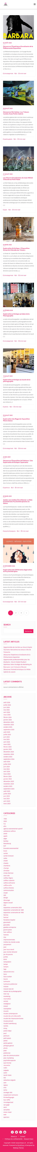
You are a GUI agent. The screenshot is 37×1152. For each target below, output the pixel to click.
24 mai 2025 (7, 457)
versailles (7, 1110)
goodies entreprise (10, 927)
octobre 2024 (8, 757)
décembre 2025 (9, 722)
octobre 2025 (8, 727)
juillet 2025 (7, 734)
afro (5, 826)
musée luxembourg (10, 1023)
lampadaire (7, 962)
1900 (5, 819)
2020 (5, 821)
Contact (22, 1136)
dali (5, 895)
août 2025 (7, 732)
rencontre (7, 1065)
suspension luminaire (11, 1095)
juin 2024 (7, 766)
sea (5, 1078)
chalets (6, 863)
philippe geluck (9, 1046)
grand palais (8, 930)
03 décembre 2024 (9, 566)
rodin (5, 1068)
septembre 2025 (9, 730)
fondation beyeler (9, 920)
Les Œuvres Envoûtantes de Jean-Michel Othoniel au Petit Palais (18, 178)
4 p (5, 824)
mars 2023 (7, 803)
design (6, 898)
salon (5, 1073)
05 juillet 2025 (8, 415)
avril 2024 (7, 771)
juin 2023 (7, 796)
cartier (6, 853)
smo (5, 1087)
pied (5, 1050)
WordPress (20, 1145)
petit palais (7, 1038)
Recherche (28, 631)
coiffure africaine (9, 883)
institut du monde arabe (12, 942)
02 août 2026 (7, 43)
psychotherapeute (9, 531)
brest (5, 851)
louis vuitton (8, 976)
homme (6, 935)
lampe (6, 964)
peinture (7, 488)
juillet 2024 (7, 764)
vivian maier (8, 1112)
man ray (6, 994)
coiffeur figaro (8, 878)
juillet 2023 (7, 794)
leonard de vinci (9, 972)
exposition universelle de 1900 (14, 912)
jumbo (6, 957)
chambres (7, 866)
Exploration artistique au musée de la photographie (16, 380)
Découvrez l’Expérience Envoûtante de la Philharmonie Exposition (18, 47)
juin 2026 (7, 707)
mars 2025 (7, 744)
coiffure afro (8, 885)
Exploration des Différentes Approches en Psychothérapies (17, 570)
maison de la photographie (12, 991)
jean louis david (9, 949)
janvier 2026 (8, 720)
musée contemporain (11, 1013)
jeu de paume (8, 954)
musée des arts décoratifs (12, 1016)
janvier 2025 (8, 749)
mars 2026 (7, 715)
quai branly (7, 1063)
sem (5, 1083)
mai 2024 (7, 769)
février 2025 (7, 747)
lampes (6, 967)
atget (5, 838)
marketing (7, 996)
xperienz (6, 1117)
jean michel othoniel (10, 952)
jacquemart (7, 944)
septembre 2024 (9, 759)
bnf (5, 846)
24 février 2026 (8, 310)
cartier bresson (9, 856)
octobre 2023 (8, 786)
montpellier (7, 1009)
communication (9, 890)
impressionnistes (9, 940)
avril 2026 (7, 712)
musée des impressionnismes (13, 1018)
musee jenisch (8, 1021)
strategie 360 (8, 1092)
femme (6, 915)
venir (5, 1107)
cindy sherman (8, 873)
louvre (6, 979)
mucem (6, 1011)
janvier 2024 (8, 779)
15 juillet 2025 (8, 376)
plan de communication (11, 1055)
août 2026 (7, 702)
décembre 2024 (9, 752)
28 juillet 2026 (8, 108)
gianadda (7, 925)
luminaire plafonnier (10, 984)
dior (5, 905)
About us (14, 1136)
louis (5, 974)
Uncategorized (8, 73)
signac (6, 1085)
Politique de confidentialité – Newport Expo (19, 1139)
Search (7, 625)
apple (5, 836)
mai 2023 (7, 798)
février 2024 (7, 776)
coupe (6, 893)
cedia (5, 858)
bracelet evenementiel (11, 848)
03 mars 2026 (7, 245)
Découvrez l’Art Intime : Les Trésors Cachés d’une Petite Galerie (16, 113)
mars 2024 (7, 774)
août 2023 (7, 791)
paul (5, 1033)
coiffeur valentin (9, 880)
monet (6, 1006)
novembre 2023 (9, 784)
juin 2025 (7, 737)
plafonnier (7, 1053)
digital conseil (8, 903)
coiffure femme (9, 888)
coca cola (7, 875)
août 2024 (7, 761)
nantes (6, 1026)
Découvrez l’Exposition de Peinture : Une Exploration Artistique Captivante (18, 461)
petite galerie (8, 139)
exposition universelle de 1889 (14, 910)
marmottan (7, 999)
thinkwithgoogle (9, 1097)
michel (6, 1001)
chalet (6, 861)
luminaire (7, 981)
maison (6, 986)
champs (6, 868)
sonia (5, 1090)
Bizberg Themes (18, 1148)
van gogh (7, 1105)
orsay (5, 1028)
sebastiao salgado (9, 1080)
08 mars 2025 (7, 496)
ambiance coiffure (10, 831)
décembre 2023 (9, 781)
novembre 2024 (9, 754)
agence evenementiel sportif (13, 829)
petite (5, 1041)
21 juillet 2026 (8, 174)
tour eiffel (7, 1100)
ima (5, 937)
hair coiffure (8, 932)
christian (6, 870)
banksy (6, 841)
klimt (5, 959)
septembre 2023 (9, 789)
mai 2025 (7, 739)
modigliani (7, 1004)
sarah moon (7, 1075)
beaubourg (7, 843)
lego (5, 969)
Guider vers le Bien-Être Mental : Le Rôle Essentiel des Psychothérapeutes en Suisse (17, 501)
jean (5, 210)
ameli (5, 833)
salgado (6, 1070)
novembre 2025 (9, 725)
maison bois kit (9, 989)
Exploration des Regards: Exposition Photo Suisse (16, 419)
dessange (7, 900)
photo (6, 407)
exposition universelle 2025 (13, 907)
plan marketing (9, 1058)
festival (6, 917)
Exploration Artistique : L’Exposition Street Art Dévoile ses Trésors (16, 249)
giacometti (7, 922)
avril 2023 (7, 801)
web (5, 1115)
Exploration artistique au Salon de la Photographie (16, 315)
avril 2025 (7, 742)
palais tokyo (7, 1031)
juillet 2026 (7, 705)
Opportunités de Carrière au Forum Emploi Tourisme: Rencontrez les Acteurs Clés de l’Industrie (18, 649)
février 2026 (7, 717)
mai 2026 (7, 710)
